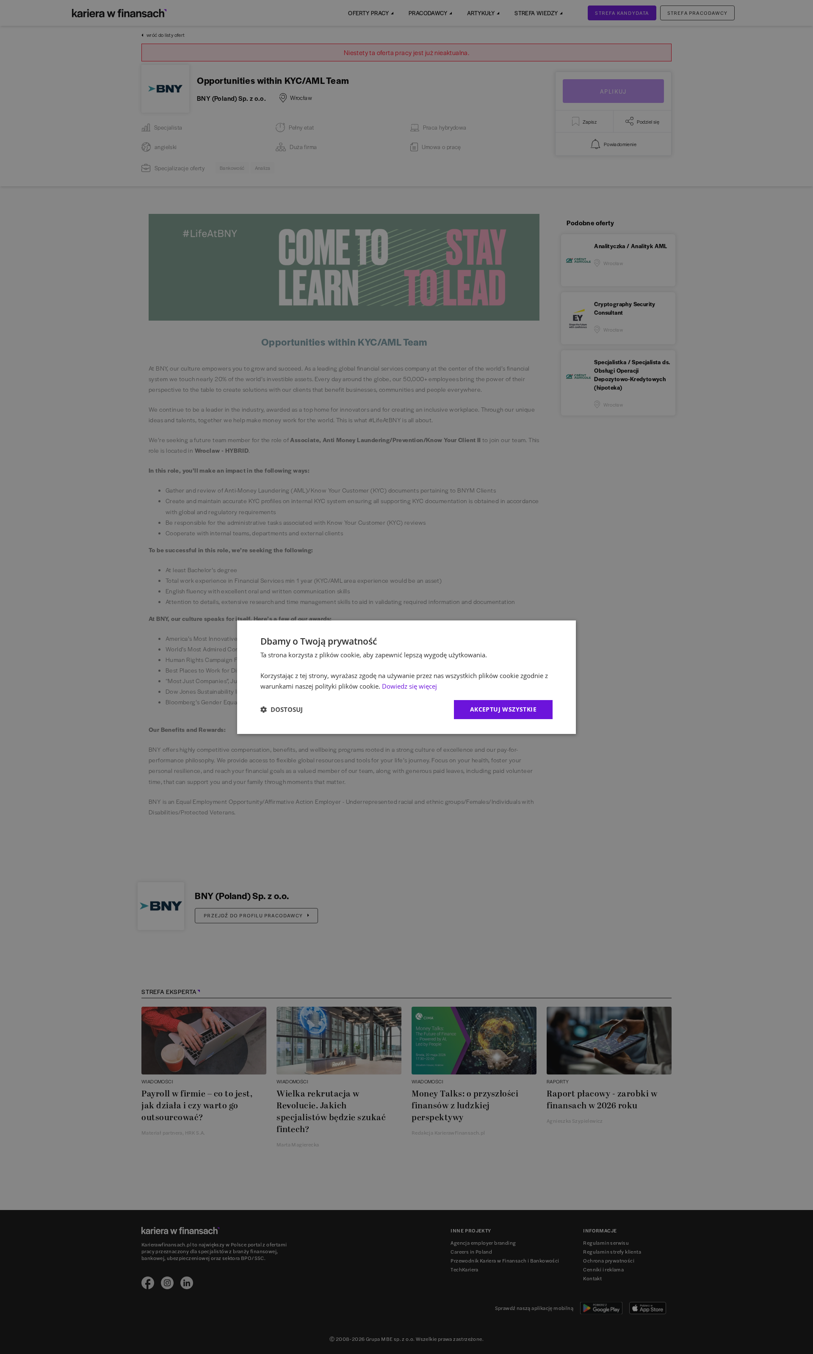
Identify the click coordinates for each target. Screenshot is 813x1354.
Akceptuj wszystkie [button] (503, 709)
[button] (281, 709)
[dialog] (406, 677)
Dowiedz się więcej (409, 686)
